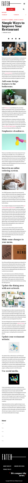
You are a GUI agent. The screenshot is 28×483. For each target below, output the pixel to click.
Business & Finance (7, 19)
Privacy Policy (7, 469)
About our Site (7, 466)
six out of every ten (8, 73)
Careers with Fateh (19, 466)
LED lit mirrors (7, 107)
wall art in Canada (20, 323)
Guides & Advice (19, 19)
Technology (4, 14)
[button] (24, 4)
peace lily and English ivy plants (10, 126)
